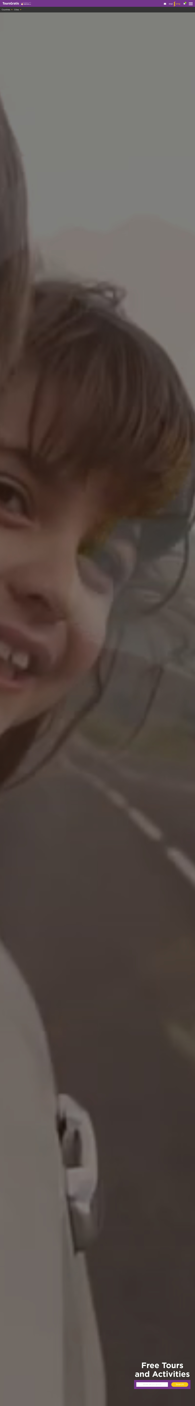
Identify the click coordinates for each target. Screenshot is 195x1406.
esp (171, 4)
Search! (180, 1384)
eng (178, 4)
